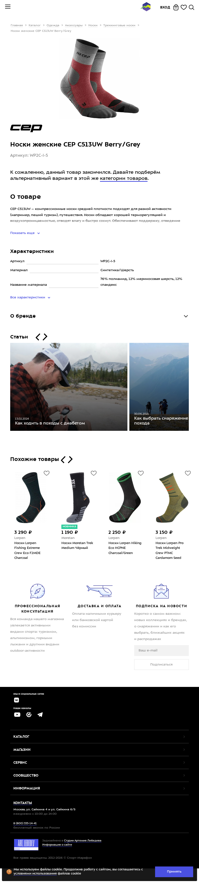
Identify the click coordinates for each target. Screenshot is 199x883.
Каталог (35, 25)
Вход (165, 7)
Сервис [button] (20, 762)
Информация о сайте (57, 845)
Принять (174, 871)
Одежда (53, 25)
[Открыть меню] (8, 7)
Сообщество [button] (25, 775)
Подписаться (161, 664)
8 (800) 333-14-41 (25, 823)
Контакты (22, 803)
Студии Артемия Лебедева (82, 841)
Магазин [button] (22, 750)
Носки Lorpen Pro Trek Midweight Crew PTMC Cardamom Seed (169, 551)
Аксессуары (74, 25)
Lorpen (19, 538)
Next (192, 387)
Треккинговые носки (119, 25)
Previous (6, 387)
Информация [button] (26, 788)
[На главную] (145, 7)
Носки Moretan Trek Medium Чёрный (77, 546)
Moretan (68, 538)
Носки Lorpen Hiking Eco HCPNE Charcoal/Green (124, 548)
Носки (93, 25)
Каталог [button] (21, 736)
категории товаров (124, 178)
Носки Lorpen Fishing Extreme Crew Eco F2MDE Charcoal (27, 551)
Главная (17, 25)
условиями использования (35, 873)
